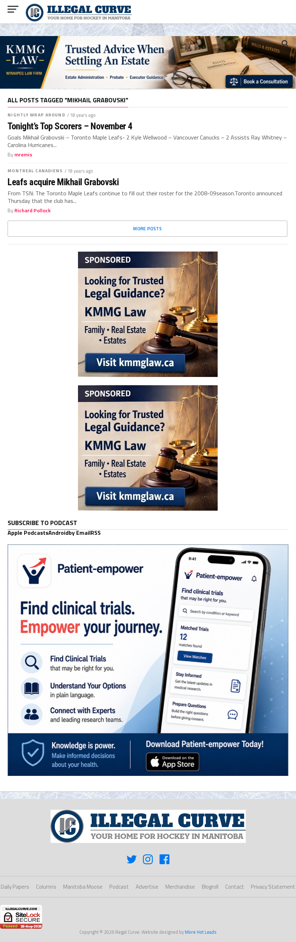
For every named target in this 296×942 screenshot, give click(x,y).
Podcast (119, 887)
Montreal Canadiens (35, 170)
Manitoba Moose (83, 887)
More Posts (147, 228)
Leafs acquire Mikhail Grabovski (63, 182)
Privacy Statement (273, 887)
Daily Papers (15, 887)
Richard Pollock (32, 210)
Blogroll (210, 887)
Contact (234, 887)
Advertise (147, 887)
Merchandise (180, 887)
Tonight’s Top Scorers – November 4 (70, 126)
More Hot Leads (201, 932)
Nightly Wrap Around (36, 114)
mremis (23, 155)
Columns (46, 887)
